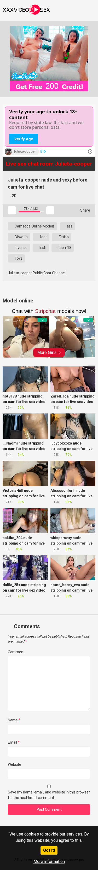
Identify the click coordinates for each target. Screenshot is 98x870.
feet (43, 237)
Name (14, 720)
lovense (20, 248)
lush (42, 248)
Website (14, 764)
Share (84, 210)
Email (14, 742)
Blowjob (21, 237)
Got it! (49, 850)
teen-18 (64, 248)
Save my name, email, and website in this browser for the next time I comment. (49, 795)
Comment (16, 652)
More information (49, 861)
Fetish (63, 237)
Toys (18, 258)
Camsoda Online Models (34, 226)
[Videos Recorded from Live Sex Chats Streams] (26, 10)
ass (69, 226)
